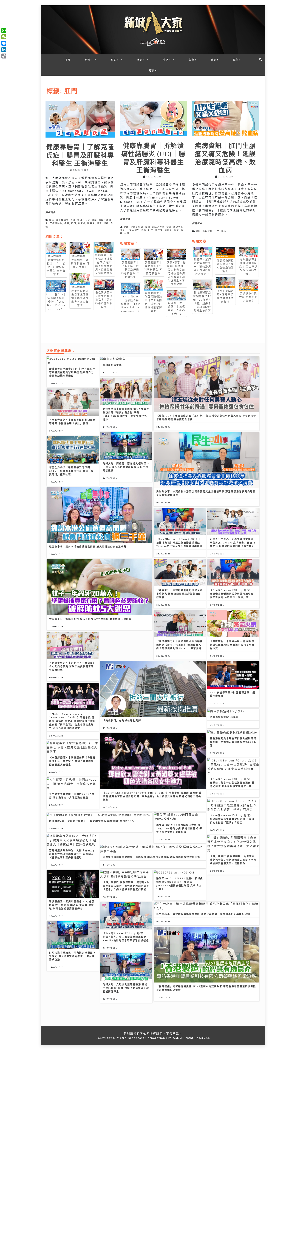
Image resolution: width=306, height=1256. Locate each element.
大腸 (73, 220)
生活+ (167, 59)
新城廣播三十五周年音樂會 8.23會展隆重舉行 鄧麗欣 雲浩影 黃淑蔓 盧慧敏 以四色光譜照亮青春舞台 (72, 905)
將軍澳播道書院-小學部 (224, 716)
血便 (126, 233)
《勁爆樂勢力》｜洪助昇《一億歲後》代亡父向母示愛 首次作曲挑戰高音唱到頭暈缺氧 (72, 666)
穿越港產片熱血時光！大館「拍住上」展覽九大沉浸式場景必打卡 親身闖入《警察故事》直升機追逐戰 (72, 854)
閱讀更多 (51, 212)
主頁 (68, 59)
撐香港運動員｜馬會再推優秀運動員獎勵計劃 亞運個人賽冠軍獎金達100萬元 (233, 742)
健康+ (89, 59)
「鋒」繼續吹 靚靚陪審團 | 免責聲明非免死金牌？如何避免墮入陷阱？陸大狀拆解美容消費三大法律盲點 (233, 860)
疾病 (66, 223)
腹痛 (106, 223)
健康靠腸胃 (62, 220)
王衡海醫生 (56, 223)
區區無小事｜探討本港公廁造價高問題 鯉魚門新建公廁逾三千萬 (88, 546)
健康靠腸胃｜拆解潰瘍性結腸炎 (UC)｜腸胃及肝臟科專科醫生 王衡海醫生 (153, 157)
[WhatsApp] (4, 30)
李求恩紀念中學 (112, 364)
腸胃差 (82, 223)
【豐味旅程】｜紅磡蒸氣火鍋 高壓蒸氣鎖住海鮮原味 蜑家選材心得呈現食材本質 (232, 645)
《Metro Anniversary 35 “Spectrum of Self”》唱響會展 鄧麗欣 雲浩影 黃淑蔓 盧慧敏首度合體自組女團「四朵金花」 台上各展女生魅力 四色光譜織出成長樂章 (72, 721)
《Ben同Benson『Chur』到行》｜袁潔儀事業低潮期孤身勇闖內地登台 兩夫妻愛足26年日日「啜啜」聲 (232, 593)
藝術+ (237, 59)
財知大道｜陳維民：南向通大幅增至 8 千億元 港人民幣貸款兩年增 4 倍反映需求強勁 (126, 467)
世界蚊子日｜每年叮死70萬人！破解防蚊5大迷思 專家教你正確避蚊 (90, 618)
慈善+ (153, 70)
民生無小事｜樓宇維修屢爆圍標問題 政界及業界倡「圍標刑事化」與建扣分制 (203, 913)
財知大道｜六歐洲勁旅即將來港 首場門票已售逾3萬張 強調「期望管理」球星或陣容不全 (126, 988)
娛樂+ (193, 59)
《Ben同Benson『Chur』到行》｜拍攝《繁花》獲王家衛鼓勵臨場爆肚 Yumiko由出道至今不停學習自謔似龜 (179, 542)
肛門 (73, 223)
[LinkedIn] (4, 49)
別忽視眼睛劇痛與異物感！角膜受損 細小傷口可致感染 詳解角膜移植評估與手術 (151, 856)
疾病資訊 (208, 231)
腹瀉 (99, 223)
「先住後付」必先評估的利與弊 (122, 720)
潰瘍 (94, 220)
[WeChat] (4, 37)
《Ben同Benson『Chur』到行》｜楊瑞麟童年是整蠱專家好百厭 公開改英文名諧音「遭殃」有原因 (232, 819)
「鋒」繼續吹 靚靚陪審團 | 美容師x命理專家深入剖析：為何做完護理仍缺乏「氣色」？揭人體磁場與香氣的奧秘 (126, 886)
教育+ (141, 59)
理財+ (115, 59)
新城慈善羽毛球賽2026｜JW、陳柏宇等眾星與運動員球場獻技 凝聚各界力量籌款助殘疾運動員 (72, 372)
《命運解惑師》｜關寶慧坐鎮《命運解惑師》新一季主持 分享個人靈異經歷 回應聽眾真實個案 (72, 761)
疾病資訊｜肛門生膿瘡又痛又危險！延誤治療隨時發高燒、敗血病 (225, 157)
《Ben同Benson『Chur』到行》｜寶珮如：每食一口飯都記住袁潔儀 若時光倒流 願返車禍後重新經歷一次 (232, 782)
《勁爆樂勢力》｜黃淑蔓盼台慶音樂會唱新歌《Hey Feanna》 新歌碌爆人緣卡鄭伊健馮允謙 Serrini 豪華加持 (179, 645)
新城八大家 (83, 220)
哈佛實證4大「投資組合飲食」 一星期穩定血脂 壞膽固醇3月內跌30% (91, 820)
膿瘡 (223, 231)
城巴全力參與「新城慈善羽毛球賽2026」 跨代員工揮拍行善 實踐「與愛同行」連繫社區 (71, 471)
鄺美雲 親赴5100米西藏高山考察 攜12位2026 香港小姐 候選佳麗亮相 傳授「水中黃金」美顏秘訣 (179, 828)
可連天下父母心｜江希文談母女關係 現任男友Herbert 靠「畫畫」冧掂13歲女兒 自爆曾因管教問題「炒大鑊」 (232, 542)
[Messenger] (4, 43)
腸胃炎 (91, 223)
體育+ (215, 59)
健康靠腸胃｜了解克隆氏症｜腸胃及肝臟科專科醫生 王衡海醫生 (80, 154)
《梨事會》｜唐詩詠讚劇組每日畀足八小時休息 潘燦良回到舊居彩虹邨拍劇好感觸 (179, 593)
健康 (51, 220)
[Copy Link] (4, 56)
